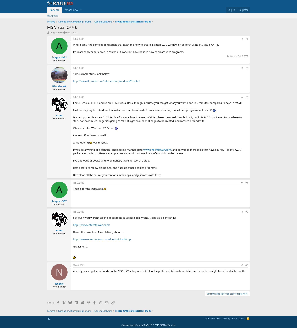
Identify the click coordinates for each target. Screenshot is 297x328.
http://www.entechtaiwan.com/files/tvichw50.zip (102, 239)
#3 (246, 97)
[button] (80, 10)
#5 (246, 211)
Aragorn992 (56, 32)
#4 (246, 182)
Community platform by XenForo (148, 325)
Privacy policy (230, 318)
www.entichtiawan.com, (157, 149)
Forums (54, 9)
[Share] (242, 39)
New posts (52, 15)
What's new (71, 9)
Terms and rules (212, 318)
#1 (246, 39)
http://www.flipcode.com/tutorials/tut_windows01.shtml (106, 81)
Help (241, 318)
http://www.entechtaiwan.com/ (91, 225)
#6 (246, 265)
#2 (246, 68)
